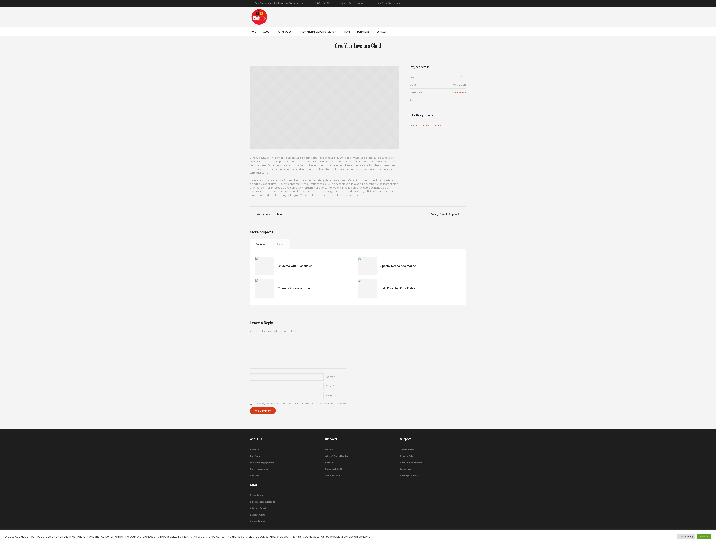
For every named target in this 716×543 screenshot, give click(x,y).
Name (330, 376)
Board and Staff (333, 468)
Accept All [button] (704, 536)
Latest (280, 244)
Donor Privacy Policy (411, 462)
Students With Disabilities (295, 266)
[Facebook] (451, 3)
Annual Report (257, 521)
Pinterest (438, 125)
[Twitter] (447, 3)
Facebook (414, 125)
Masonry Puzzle (459, 92)
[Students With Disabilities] (264, 266)
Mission (329, 449)
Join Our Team (332, 475)
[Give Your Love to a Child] (324, 107)
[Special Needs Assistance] (367, 266)
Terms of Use (407, 449)
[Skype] (464, 3)
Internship (405, 468)
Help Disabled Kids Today (397, 288)
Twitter (426, 125)
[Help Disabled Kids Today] (367, 288)
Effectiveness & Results (262, 501)
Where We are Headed (336, 455)
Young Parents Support (445, 214)
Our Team (255, 455)
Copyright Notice (409, 475)
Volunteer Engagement (262, 462)
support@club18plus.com (354, 3)
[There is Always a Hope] (264, 288)
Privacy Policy (407, 455)
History (329, 462)
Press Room (256, 495)
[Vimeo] (460, 3)
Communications (259, 468)
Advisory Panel (258, 508)
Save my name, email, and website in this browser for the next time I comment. (302, 403)
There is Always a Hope (294, 288)
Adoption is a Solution (270, 214)
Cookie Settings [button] (686, 536)
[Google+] (456, 3)
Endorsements (257, 514)
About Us (254, 449)
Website (331, 395)
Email (330, 386)
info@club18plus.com (389, 3)
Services (254, 475)
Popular (260, 244)
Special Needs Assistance (398, 266)
